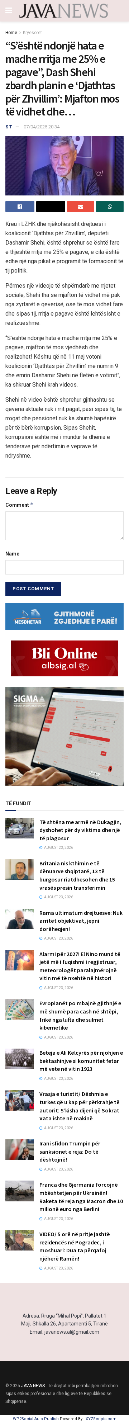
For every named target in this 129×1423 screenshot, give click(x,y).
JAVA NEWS (33, 1385)
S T (8, 126)
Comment (19, 504)
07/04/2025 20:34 (41, 126)
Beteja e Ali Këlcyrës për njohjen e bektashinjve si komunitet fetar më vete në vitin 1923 (81, 1060)
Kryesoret (32, 32)
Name (12, 554)
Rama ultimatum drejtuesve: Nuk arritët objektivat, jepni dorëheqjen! (81, 920)
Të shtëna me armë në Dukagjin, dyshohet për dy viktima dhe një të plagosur (80, 830)
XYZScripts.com (101, 1419)
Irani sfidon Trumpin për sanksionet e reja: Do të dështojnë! (69, 1151)
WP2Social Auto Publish (36, 1419)
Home (11, 32)
